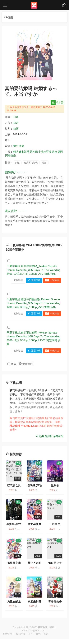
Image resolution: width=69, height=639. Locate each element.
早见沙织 (32, 151)
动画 (16, 128)
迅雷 (46, 633)
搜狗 (38, 633)
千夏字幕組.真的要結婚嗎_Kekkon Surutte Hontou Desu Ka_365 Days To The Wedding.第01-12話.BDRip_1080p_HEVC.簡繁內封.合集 (34, 338)
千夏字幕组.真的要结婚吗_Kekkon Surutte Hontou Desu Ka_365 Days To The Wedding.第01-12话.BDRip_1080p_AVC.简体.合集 (34, 270)
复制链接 (18, 280)
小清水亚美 (45, 151)
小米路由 (54, 280)
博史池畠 (18, 145)
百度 (30, 633)
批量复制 (27, 363)
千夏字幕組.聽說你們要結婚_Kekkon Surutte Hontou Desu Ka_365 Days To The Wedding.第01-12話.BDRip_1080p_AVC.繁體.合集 (34, 303)
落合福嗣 (57, 151)
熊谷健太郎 (20, 151)
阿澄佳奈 (10, 155)
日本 (16, 117)
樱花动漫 (20, 633)
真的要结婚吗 (31, 162)
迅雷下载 (35, 280)
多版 (17, 162)
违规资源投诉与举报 (50, 436)
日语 (16, 122)
